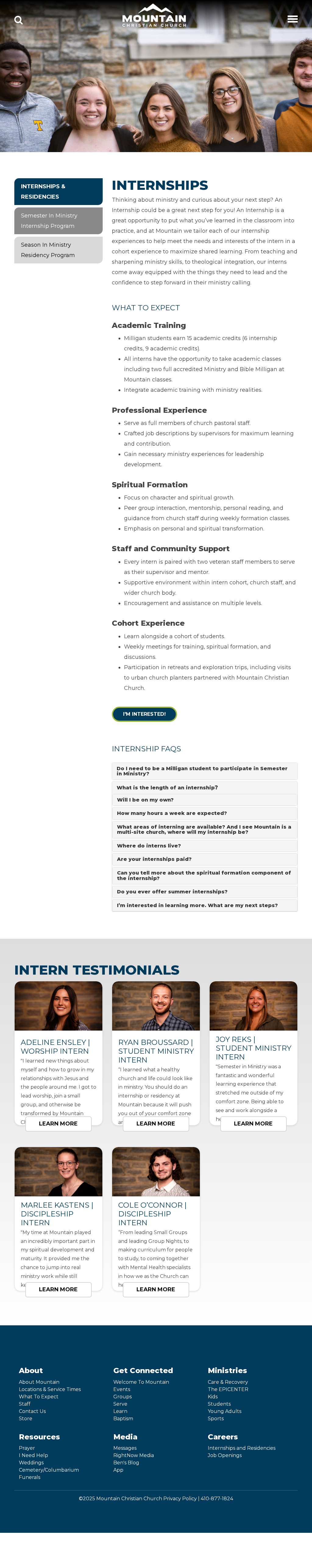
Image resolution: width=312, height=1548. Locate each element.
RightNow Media (133, 1455)
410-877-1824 (217, 1498)
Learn (120, 1411)
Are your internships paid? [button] (154, 859)
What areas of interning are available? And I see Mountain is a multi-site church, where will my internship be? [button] (204, 829)
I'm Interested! (144, 714)
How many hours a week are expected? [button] (172, 813)
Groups (122, 1397)
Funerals (29, 1477)
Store (25, 1418)
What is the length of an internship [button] (167, 788)
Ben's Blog (126, 1463)
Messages (124, 1448)
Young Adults (224, 1411)
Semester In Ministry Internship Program (49, 220)
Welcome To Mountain (141, 1382)
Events (121, 1389)
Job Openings (225, 1455)
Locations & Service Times (50, 1389)
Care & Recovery (228, 1382)
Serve (120, 1404)
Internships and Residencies (241, 1448)
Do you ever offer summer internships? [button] (172, 892)
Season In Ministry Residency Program (48, 250)
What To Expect (38, 1397)
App (118, 1470)
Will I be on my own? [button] (145, 800)
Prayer (27, 1448)
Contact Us (32, 1411)
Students (219, 1404)
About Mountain (39, 1382)
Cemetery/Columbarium (49, 1470)
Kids (213, 1397)
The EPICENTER (228, 1389)
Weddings (31, 1463)
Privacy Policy (180, 1498)
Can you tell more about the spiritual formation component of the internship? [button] (204, 875)
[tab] (204, 771)
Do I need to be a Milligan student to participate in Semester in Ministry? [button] (202, 771)
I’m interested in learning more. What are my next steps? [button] (197, 905)
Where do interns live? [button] (149, 846)
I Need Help (33, 1455)
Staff (24, 1404)
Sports (216, 1418)
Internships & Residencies (43, 191)
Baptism (123, 1418)
